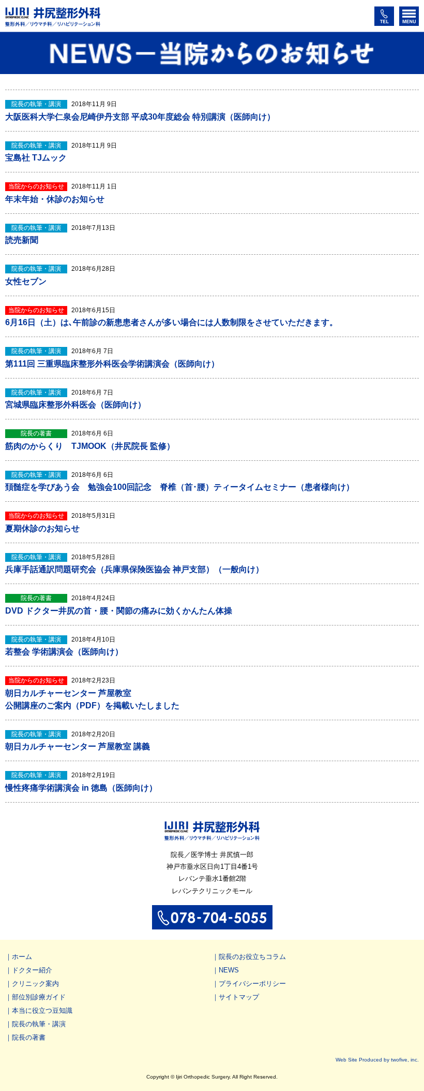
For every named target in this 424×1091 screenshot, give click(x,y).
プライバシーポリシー (252, 983)
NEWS (229, 970)
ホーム (22, 957)
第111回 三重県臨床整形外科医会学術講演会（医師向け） (112, 363)
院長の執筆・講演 (39, 1024)
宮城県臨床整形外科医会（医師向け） (75, 404)
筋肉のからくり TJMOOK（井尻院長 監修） (90, 446)
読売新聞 (21, 240)
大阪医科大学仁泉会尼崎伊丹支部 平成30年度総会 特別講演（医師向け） (140, 116)
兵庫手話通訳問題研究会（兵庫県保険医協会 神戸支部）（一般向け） (134, 569)
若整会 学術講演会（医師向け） (64, 651)
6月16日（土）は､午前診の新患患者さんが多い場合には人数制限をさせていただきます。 (171, 322)
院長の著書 (29, 1037)
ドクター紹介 (32, 970)
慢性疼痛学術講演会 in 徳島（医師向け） (81, 787)
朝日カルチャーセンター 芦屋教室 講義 (77, 746)
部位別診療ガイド (39, 997)
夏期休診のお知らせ (42, 528)
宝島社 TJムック (36, 157)
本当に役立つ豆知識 (42, 1010)
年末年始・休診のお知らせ (54, 199)
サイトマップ (239, 997)
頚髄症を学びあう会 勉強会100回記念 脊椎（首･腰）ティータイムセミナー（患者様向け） (179, 487)
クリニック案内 (35, 983)
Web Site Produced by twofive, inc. (377, 1060)
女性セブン (26, 281)
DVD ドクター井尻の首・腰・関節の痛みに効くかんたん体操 (118, 610)
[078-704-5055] (212, 924)
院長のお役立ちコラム (252, 957)
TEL (384, 16)
